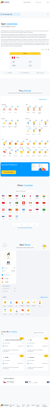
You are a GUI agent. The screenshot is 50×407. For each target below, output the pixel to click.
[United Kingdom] (16, 195)
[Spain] (16, 209)
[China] (37, 203)
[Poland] (30, 209)
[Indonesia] (10, 216)
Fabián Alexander (10, 381)
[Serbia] (37, 209)
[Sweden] (16, 203)
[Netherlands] (37, 196)
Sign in (48, 2)
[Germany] (10, 196)
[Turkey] (3, 203)
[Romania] (10, 209)
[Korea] (10, 203)
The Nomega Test (7, 14)
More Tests (38, 2)
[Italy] (23, 196)
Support (33, 405)
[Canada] (30, 203)
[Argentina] (16, 216)
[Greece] (23, 209)
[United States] (3, 195)
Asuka (8, 264)
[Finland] (3, 216)
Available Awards (43, 99)
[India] (44, 196)
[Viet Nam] (44, 203)
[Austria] (3, 209)
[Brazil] (44, 209)
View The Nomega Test (25, 227)
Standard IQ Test (27, 2)
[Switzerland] (23, 203)
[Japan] (30, 196)
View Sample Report (8, 172)
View (22, 338)
